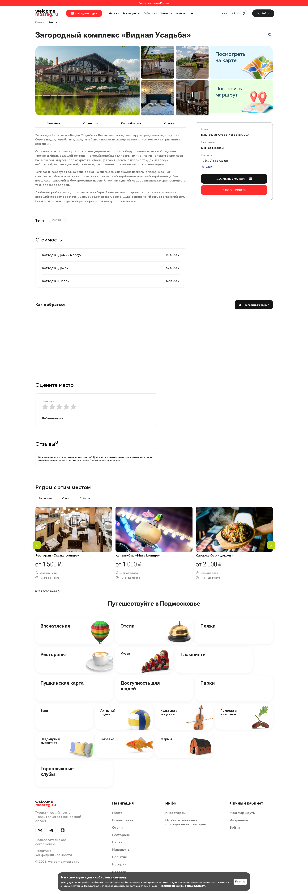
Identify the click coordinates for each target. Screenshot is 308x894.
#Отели (57, 219)
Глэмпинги (193, 654)
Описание (53, 123)
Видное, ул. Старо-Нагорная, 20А (225, 134)
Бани (44, 711)
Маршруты (130, 13)
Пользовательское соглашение (50, 842)
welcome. (45, 803)
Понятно (240, 881)
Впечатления (55, 626)
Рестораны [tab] (45, 498)
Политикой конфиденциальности (183, 885)
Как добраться (131, 123)
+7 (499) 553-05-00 (214, 161)
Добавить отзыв (52, 418)
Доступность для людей (140, 685)
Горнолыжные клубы (57, 771)
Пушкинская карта (62, 683)
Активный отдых (108, 712)
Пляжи (208, 626)
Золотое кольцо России (154, 3)
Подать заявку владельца (105, 460)
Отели (127, 626)
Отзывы (169, 123)
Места (113, 13)
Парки (207, 683)
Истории (181, 13)
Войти (235, 827)
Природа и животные (228, 712)
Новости (166, 13)
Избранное (239, 820)
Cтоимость (90, 123)
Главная (40, 22)
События (149, 13)
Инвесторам (175, 813)
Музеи (125, 653)
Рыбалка (107, 739)
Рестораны (53, 654)
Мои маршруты (243, 813)
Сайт (209, 166)
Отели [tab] (65, 498)
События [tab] (85, 498)
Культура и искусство (169, 712)
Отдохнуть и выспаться (50, 741)
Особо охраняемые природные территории (185, 822)
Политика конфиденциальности (53, 853)
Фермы (166, 739)
